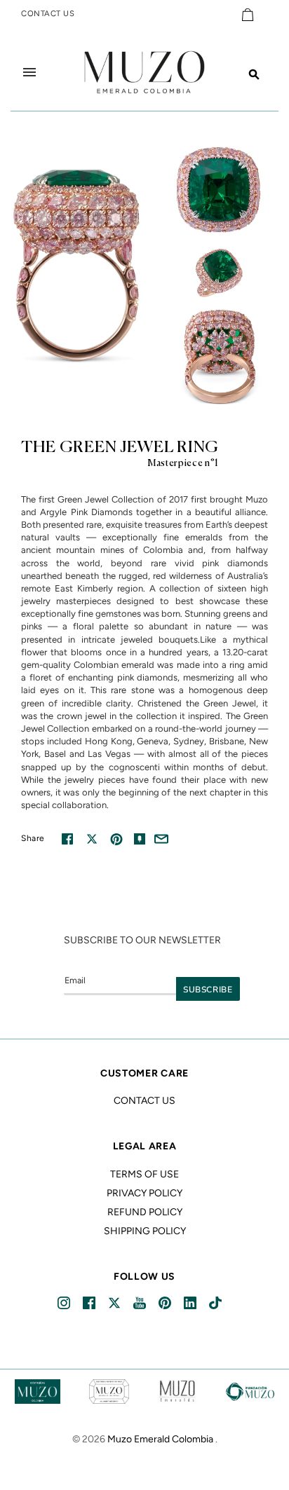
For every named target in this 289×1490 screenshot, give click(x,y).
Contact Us (144, 1101)
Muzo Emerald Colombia (160, 1439)
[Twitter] (115, 1303)
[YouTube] (140, 1303)
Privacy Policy (144, 1193)
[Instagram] (65, 1303)
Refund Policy (144, 1212)
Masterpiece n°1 (183, 463)
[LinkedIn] (191, 1303)
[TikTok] (216, 1303)
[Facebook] (90, 1303)
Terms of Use (144, 1174)
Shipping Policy (145, 1231)
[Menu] (29, 72)
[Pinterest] (166, 1303)
